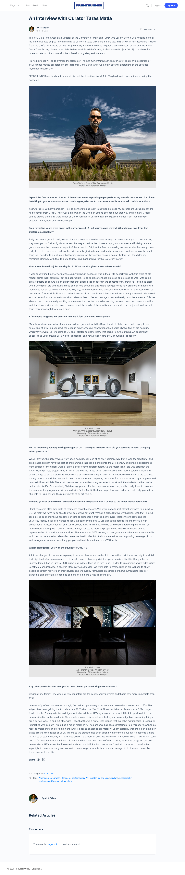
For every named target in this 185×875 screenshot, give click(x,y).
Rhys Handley (42, 27)
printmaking (44, 781)
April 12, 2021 (42, 30)
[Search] (147, 5)
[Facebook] (38, 760)
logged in (53, 844)
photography (125, 778)
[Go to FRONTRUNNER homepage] (89, 5)
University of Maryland (61, 781)
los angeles (103, 778)
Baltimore (66, 778)
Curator (93, 778)
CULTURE (48, 773)
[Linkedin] (43, 760)
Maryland (113, 778)
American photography (49, 778)
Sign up (171, 5)
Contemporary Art (80, 778)
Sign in (158, 5)
